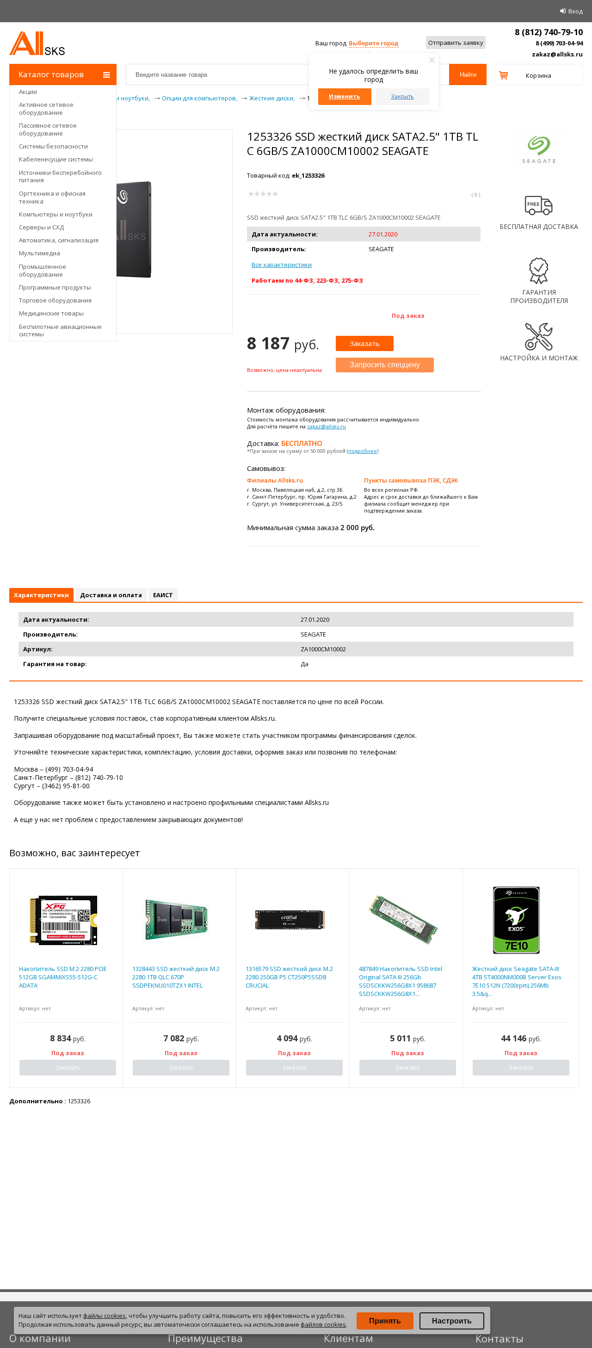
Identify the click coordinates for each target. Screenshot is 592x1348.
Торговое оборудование (55, 300)
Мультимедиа (39, 253)
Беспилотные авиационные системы (60, 330)
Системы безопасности (53, 146)
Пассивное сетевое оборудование (48, 129)
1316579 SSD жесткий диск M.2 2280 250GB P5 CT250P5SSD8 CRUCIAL (289, 977)
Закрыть (402, 96)
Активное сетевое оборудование (46, 108)
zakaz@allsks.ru (557, 54)
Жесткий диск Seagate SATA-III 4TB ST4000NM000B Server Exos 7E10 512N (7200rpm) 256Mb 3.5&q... (516, 981)
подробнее (362, 450)
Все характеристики (282, 264)
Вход (575, 11)
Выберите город (373, 43)
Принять (385, 1321)
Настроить (452, 1321)
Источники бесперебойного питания (60, 176)
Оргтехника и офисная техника (52, 197)
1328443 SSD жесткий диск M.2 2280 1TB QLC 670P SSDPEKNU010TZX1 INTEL (176, 977)
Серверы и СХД (41, 227)
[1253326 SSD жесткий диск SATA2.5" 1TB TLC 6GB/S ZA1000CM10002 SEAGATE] (121, 280)
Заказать (365, 343)
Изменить (344, 96)
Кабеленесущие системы (56, 159)
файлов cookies (323, 1324)
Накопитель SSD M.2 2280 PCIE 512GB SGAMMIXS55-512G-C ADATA (63, 977)
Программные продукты (55, 287)
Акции (28, 91)
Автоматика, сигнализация (59, 240)
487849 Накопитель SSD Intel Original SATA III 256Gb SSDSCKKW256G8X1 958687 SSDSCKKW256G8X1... (400, 981)
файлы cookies (104, 1315)
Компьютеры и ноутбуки (55, 214)
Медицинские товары (51, 313)
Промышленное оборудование (42, 270)
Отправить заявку (455, 42)
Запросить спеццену (385, 365)
